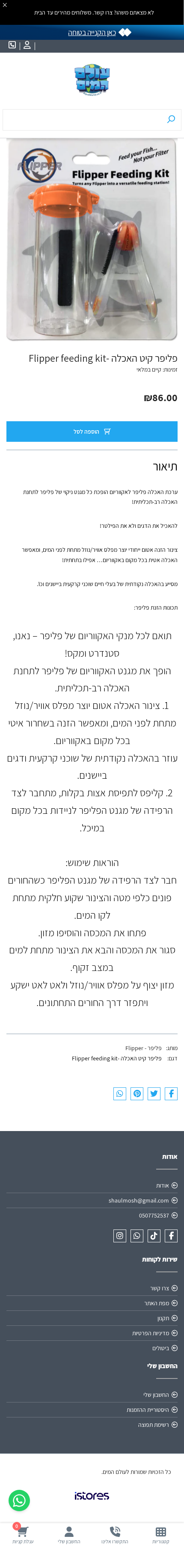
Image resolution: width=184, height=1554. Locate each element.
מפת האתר (156, 1303)
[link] (92, 1502)
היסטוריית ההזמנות (148, 1410)
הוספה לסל (87, 431)
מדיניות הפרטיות (150, 1333)
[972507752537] (137, 1236)
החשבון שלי (156, 1395)
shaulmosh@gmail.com (139, 1200)
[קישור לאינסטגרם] (119, 1236)
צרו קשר (159, 1288)
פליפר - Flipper (143, 1048)
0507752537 (154, 1215)
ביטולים (160, 1348)
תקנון (163, 1318)
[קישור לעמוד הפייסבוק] (171, 1236)
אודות (162, 1185)
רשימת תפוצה (153, 1425)
